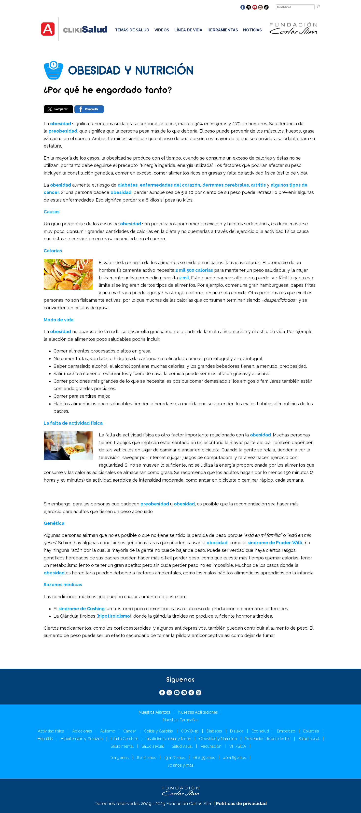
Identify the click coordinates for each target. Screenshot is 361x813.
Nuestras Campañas (180, 720)
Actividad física (51, 731)
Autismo (107, 731)
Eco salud (260, 731)
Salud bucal (309, 738)
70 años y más (180, 765)
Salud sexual (153, 746)
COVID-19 (189, 731)
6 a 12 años (146, 757)
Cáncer (129, 731)
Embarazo (286, 731)
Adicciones (82, 731)
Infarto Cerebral (124, 738)
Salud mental (122, 746)
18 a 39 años (204, 757)
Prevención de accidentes (268, 738)
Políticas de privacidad (241, 803)
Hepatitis (45, 738)
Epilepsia (311, 731)
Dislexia (236, 731)
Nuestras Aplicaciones (198, 712)
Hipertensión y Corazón (82, 738)
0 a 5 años (120, 757)
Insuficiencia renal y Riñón (168, 738)
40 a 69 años (234, 757)
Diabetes (214, 731)
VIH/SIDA (237, 746)
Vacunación (211, 746)
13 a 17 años (174, 757)
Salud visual (182, 746)
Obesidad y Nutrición (218, 738)
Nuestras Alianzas (154, 712)
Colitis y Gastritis (158, 731)
